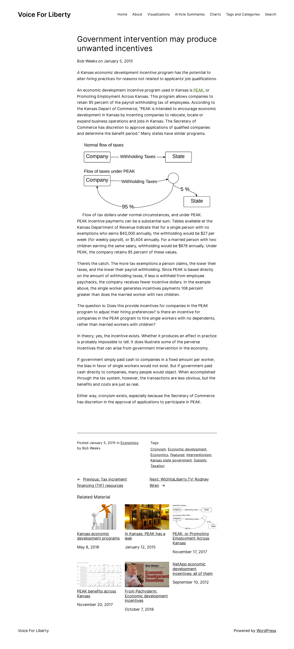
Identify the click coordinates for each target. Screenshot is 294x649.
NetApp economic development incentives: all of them (193, 569)
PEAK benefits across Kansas (96, 593)
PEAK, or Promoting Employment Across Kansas (191, 538)
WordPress (266, 630)
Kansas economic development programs (98, 536)
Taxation (157, 466)
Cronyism (158, 449)
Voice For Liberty (44, 14)
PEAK (198, 90)
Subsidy (200, 460)
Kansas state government (171, 460)
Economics (129, 443)
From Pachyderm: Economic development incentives (146, 596)
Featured (177, 455)
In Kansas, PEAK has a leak (145, 536)
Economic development (187, 449)
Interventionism (198, 455)
